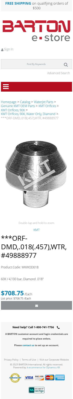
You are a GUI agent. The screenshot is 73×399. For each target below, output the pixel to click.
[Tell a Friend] (36, 305)
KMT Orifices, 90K (13, 110)
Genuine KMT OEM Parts (18, 106)
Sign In (8, 49)
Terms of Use (29, 359)
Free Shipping (18, 3)
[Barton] (36, 30)
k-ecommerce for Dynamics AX (43, 367)
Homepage (8, 102)
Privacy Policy (11, 359)
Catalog (25, 102)
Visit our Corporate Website (54, 359)
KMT (36, 230)
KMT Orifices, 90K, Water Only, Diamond (28, 114)
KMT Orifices (47, 106)
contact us (28, 345)
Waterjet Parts (43, 102)
